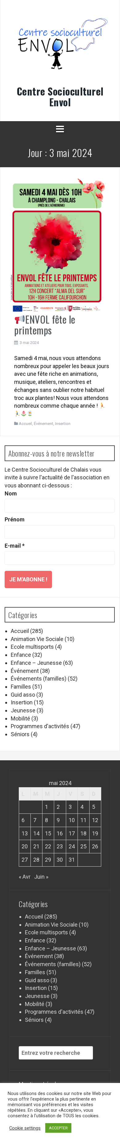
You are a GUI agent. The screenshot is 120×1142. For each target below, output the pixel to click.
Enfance (21, 655)
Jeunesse (23, 710)
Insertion (62, 423)
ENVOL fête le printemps (44, 324)
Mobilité (20, 718)
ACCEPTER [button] (58, 1128)
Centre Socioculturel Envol (60, 96)
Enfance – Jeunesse (36, 663)
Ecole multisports (32, 646)
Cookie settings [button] (25, 1128)
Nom (11, 493)
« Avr (24, 876)
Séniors (20, 734)
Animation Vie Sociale (37, 639)
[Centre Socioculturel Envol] (60, 47)
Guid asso (23, 694)
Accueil (25, 423)
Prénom (15, 519)
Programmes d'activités (40, 726)
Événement (43, 423)
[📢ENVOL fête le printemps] (58, 244)
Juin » (41, 876)
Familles (21, 686)
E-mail (15, 545)
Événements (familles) (38, 678)
